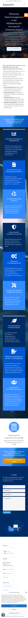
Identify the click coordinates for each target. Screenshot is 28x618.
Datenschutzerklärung (15, 616)
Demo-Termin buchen (8, 586)
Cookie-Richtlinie (7, 616)
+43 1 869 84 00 (10, 1)
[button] (26, 592)
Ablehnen (14, 609)
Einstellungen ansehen (14, 613)
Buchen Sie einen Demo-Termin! (14, 460)
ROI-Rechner (5, 590)
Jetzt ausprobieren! (14, 49)
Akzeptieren (14, 605)
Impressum (22, 616)
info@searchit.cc (9, 573)
